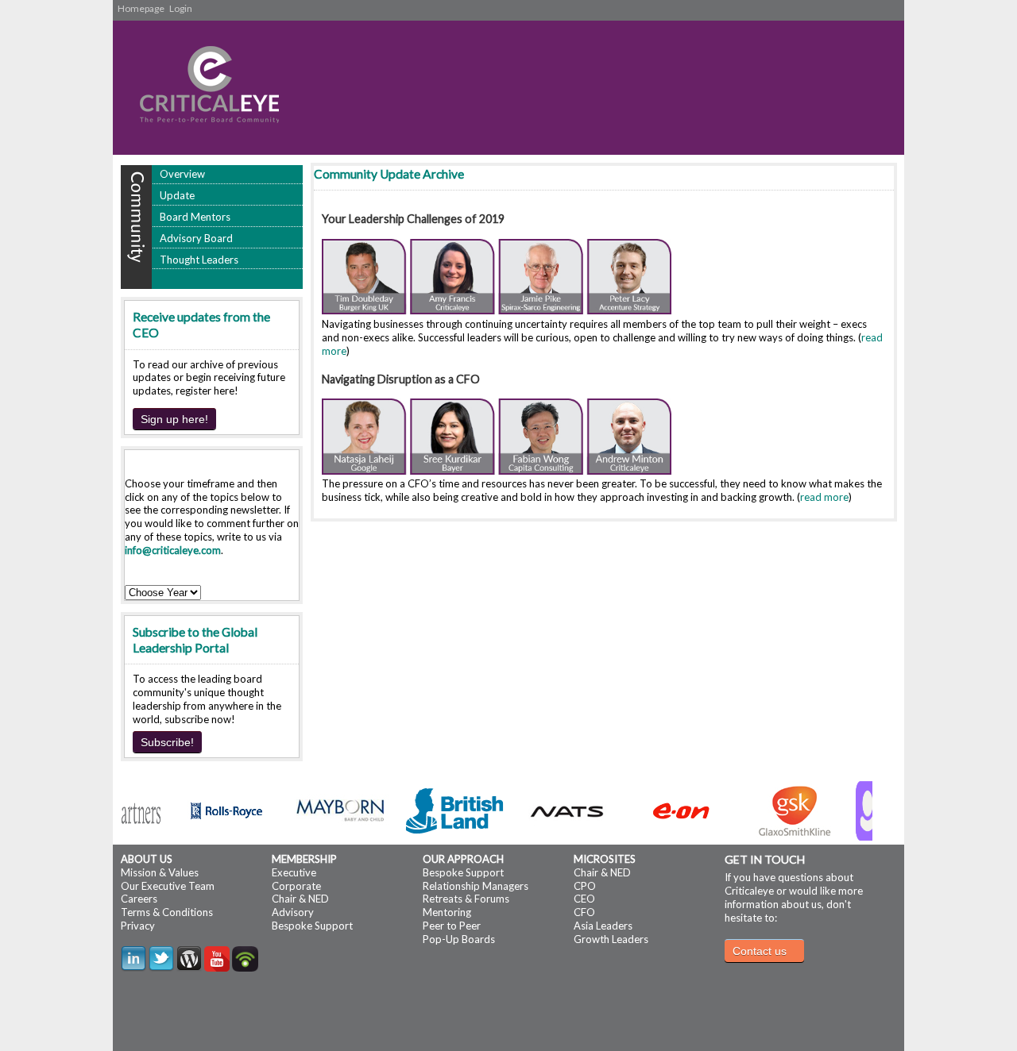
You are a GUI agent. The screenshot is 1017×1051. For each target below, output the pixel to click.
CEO (584, 898)
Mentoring (447, 912)
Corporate (296, 886)
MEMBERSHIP (304, 859)
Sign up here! (174, 419)
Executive (294, 872)
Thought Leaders (199, 259)
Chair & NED (300, 898)
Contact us (760, 951)
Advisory (293, 912)
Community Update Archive (389, 174)
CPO (585, 886)
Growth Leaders (611, 939)
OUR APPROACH (463, 859)
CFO (584, 912)
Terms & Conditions (167, 912)
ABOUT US (146, 859)
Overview (182, 173)
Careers (139, 898)
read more (824, 497)
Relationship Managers (475, 886)
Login (180, 8)
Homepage (141, 8)
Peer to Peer (452, 925)
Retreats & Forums (466, 898)
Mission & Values (160, 872)
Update (177, 195)
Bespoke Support (312, 925)
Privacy (138, 925)
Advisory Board (196, 238)
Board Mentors (195, 216)
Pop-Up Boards (459, 939)
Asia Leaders (603, 925)
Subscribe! (167, 742)
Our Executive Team (168, 886)
